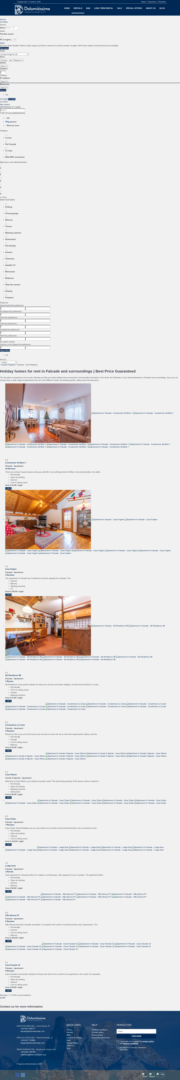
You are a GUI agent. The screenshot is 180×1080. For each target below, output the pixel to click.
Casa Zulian (10, 819)
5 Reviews (9, 921)
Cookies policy (98, 1032)
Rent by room (13, 125)
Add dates (4, 48)
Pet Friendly (10, 144)
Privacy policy (97, 1035)
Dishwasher (10, 239)
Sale (119, 8)
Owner (143, 2)
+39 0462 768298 (28, 1052)
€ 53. (13, 747)
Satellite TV (10, 265)
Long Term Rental (103, 8)
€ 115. (13, 841)
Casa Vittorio (11, 775)
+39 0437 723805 (28, 1040)
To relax (8, 151)
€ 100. (13, 591)
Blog (162, 8)
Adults (3, 63)
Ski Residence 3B (13, 675)
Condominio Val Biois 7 (15, 463)
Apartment (11, 122)
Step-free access (12, 285)
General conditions (99, 1030)
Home (67, 8)
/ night (20, 485)
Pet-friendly (10, 246)
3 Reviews (9, 575)
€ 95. (13, 987)
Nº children (5, 78)
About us (150, 8)
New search (5, 104)
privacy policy (148, 1041)
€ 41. (13, 485)
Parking (8, 207)
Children (4, 69)
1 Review (9, 681)
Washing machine (13, 233)
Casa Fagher (11, 569)
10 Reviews (10, 469)
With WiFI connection (15, 157)
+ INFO (8, 488)
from (7, 485)
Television (9, 259)
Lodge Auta (10, 866)
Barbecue (9, 278)
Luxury (8, 138)
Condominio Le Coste (15, 725)
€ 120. (13, 938)
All (8, 118)
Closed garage (11, 213)
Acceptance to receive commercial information (133, 1049)
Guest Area (152, 2)
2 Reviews (9, 731)
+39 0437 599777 (28, 1029)
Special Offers (134, 8)
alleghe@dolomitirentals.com (33, 1043)
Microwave (10, 272)
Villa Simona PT (12, 915)
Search (3, 19)
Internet (8, 252)
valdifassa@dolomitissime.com (33, 1055)
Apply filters (5, 350)
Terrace (8, 226)
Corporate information (101, 1038)
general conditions (130, 1043)
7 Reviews (9, 825)
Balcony (9, 220)
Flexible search (7, 34)
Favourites (162, 2)
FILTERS (4, 22)
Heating (8, 291)
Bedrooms (4, 84)
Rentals (78, 8)
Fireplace (9, 297)
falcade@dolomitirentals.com (33, 1031)
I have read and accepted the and (137, 1042)
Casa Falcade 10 (12, 965)
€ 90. (13, 794)
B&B (88, 8)
